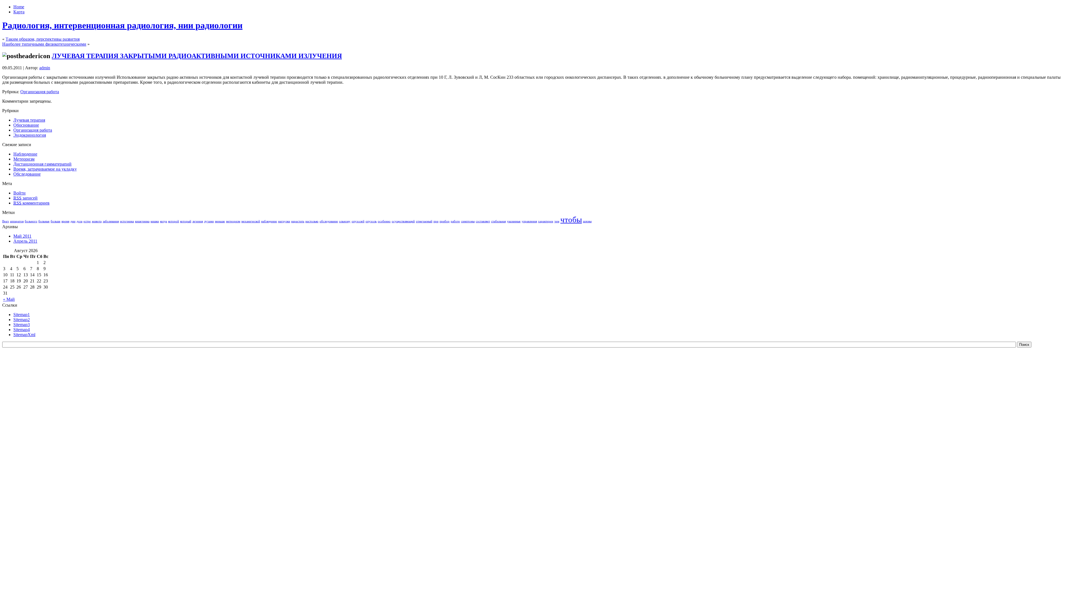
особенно (384, 221)
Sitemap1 (21, 314)
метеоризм (233, 221)
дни (72, 221)
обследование (329, 221)
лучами (209, 221)
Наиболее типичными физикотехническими (44, 44)
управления (529, 221)
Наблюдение (25, 154)
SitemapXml (24, 334)
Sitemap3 (21, 324)
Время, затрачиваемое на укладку (45, 169)
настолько (311, 221)
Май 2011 (22, 236)
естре (87, 221)
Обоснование (26, 125)
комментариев (31, 203)
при (435, 221)
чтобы (571, 219)
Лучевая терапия (29, 120)
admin (44, 67)
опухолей (358, 221)
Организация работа (39, 91)
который (185, 221)
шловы (587, 221)
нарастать (297, 221)
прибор (445, 221)
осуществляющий (403, 221)
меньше (220, 221)
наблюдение (269, 221)
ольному (344, 221)
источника (127, 221)
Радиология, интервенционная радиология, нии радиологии (122, 25)
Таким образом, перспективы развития (43, 39)
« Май (9, 299)
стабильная (498, 221)
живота (97, 221)
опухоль (371, 221)
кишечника (142, 221)
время (65, 221)
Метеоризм (24, 159)
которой (173, 221)
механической (250, 221)
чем (556, 221)
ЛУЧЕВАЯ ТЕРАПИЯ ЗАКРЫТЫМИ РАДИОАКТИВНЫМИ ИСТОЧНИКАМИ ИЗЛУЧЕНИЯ (197, 56)
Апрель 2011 (25, 241)
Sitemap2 (21, 319)
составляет (483, 221)
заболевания (111, 221)
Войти (19, 193)
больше (55, 221)
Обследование (27, 174)
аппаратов (17, 221)
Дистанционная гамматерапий (42, 164)
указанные (514, 221)
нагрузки (284, 221)
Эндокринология (29, 135)
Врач (5, 221)
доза (79, 221)
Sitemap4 (21, 329)
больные (44, 221)
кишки (155, 221)
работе (455, 221)
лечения (197, 221)
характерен (545, 221)
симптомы (468, 221)
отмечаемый (424, 221)
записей (25, 198)
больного (31, 221)
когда (163, 221)
